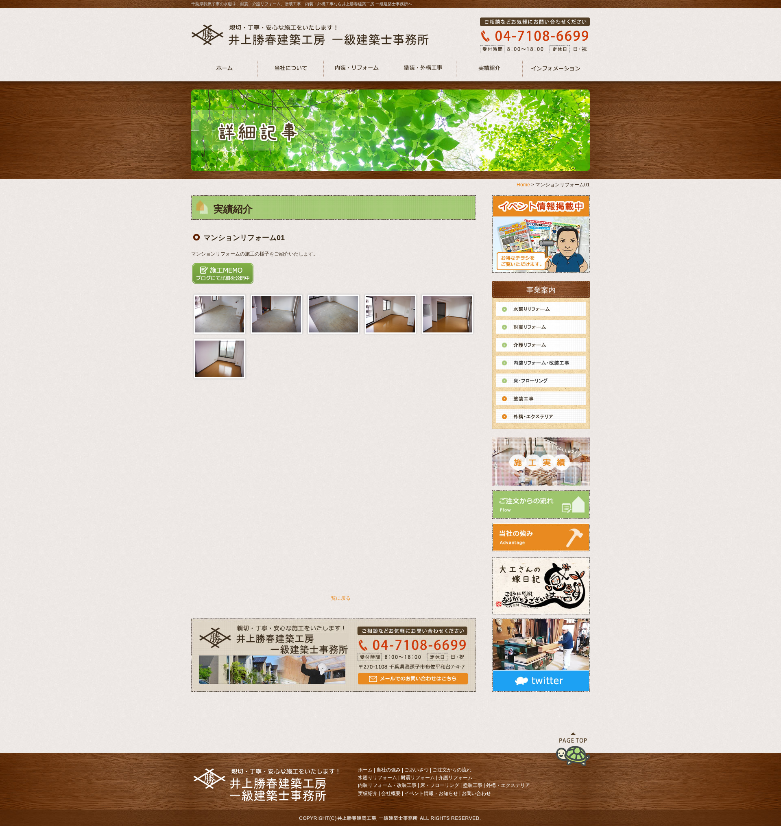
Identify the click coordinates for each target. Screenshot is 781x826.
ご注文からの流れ (451, 770)
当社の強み (388, 770)
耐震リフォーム (418, 777)
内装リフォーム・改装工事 (387, 785)
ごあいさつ (416, 770)
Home (523, 185)
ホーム (365, 770)
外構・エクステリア (508, 785)
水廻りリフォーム (377, 777)
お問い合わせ (476, 793)
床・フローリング (439, 785)
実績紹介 (367, 793)
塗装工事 (472, 785)
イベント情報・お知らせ (431, 793)
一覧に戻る (338, 598)
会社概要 (391, 793)
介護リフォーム (455, 777)
